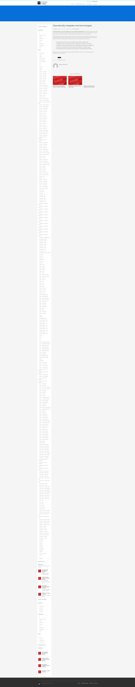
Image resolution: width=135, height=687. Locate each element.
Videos (40, 46)
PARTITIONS (41, 316)
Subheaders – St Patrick (43, 536)
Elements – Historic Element (43, 106)
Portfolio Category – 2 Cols (43, 325)
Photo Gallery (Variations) (43, 320)
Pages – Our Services (42, 288)
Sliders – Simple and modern (43, 424)
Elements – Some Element (43, 159)
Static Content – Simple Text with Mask (44, 478)
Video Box (41, 554)
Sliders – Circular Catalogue (43, 374)
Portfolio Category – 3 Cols (43, 328)
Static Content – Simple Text (43, 474)
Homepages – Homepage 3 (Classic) (43, 215)
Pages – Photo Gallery (42, 301)
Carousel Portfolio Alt (42, 61)
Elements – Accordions (42, 71)
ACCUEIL (40, 54)
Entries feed (41, 638)
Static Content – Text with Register (44, 486)
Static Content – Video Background (44, 490)
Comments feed (41, 640)
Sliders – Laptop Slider (42, 405)
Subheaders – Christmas (43, 529)
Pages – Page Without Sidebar (44, 298)
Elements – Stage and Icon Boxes (44, 162)
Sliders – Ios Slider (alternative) (44, 397)
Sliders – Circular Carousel (43, 365)
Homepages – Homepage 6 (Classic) (43, 232)
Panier (40, 315)
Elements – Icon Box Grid (43, 116)
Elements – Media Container (43, 130)
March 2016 (41, 609)
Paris (40, 41)
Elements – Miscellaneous (43, 133)
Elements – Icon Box (42, 113)
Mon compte (41, 254)
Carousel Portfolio (42, 58)
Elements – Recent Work (43, 147)
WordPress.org (41, 642)
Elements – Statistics (42, 166)
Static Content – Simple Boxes (44, 471)
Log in (40, 637)
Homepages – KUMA (42, 242)
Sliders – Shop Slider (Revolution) (44, 420)
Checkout (40, 66)
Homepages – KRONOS (43, 239)
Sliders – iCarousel (42, 393)
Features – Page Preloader (43, 188)
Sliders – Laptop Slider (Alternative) (44, 407)
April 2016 (40, 607)
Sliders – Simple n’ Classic (43, 427)
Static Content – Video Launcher (44, 493)
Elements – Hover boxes (43, 109)
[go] (49, 558)
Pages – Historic (41, 284)
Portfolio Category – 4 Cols (43, 331)
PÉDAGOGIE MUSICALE (42, 318)
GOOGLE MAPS (41, 189)
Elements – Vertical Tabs (43, 183)
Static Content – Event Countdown (44, 452)
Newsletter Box (41, 259)
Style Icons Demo (42, 507)
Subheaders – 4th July (42, 526)
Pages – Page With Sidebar (43, 294)
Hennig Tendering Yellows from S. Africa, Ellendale (46, 578)
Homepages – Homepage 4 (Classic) (43, 221)
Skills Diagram (41, 360)
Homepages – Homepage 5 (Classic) (43, 227)
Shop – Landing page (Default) (44, 348)
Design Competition (42, 35)
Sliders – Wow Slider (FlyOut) (43, 437)
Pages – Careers (42, 271)
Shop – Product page (42, 352)
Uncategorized (41, 45)
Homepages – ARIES (42, 198)
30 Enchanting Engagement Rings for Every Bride (46, 586)
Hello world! (40, 564)
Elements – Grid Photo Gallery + (44, 104)
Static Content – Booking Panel (44, 446)
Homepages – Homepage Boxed (44, 237)
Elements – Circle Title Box (43, 88)
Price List (40, 335)
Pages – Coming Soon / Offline (44, 274)
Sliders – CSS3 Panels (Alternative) (44, 387)
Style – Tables (41, 503)
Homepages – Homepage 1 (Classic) (43, 204)
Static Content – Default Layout (44, 449)
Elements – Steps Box (42, 169)
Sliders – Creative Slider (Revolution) (42, 379)
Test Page (40, 541)
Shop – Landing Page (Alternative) (44, 343)
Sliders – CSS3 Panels (42, 383)
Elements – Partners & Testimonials (42, 137)
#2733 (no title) (41, 53)
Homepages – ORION (42, 245)
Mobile (40, 36)
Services (40, 336)
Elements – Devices (42, 95)
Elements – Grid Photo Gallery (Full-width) (44, 103)
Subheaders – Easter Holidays (44, 534)
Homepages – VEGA (42, 249)
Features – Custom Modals (43, 186)
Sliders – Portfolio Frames (43, 414)
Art (39, 33)
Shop (40, 338)
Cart (40, 63)
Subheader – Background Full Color (43, 514)
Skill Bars (40, 358)
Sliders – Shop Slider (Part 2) (43, 417)
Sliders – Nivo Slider (42, 410)
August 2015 (41, 611)
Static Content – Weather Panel (44, 496)
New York (40, 40)
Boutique (40, 56)
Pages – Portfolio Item (42, 304)
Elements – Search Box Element (44, 152)
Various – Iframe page (42, 553)
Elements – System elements (43, 172)
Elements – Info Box (42, 123)
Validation (41, 551)
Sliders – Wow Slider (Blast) (43, 432)
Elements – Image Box (42, 120)
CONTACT (96, 683)
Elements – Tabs (42, 176)
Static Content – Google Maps (44, 456)
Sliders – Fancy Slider (42, 390)
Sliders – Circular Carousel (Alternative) (43, 370)
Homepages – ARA (42, 194)
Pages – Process (42, 308)
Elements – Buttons (42, 81)
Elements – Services (42, 156)
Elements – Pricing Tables (43, 142)
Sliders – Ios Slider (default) (43, 400)
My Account (41, 257)
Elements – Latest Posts (43, 126)
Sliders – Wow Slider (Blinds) (43, 434)
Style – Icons (41, 500)
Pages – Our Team (42, 291)
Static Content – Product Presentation (42, 460)
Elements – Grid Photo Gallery (44, 98)
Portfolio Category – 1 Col (43, 321)
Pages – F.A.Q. (41, 281)
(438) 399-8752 (95, 1)
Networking (41, 38)
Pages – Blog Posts (42, 267)
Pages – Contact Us (42, 277)
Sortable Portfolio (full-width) (43, 444)
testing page (41, 548)
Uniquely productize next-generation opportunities (89, 86)
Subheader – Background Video (44, 522)
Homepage (41, 193)
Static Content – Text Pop (43, 483)
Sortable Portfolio (42, 441)
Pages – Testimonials (42, 311)
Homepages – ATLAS (42, 201)
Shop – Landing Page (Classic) (44, 345)
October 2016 (41, 606)
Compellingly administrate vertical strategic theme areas (59, 86)
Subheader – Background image (44, 519)
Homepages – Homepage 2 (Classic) (43, 210)
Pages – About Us (42, 264)
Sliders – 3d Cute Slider (43, 362)
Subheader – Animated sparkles (44, 510)
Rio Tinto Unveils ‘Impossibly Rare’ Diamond (45, 570)
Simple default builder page (43, 355)
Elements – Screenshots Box (43, 149)
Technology (41, 43)
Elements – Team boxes (43, 179)
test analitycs (41, 539)
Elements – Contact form (43, 91)
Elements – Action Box (42, 75)
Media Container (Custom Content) (44, 252)
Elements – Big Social (42, 78)
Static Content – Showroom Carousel (43, 466)
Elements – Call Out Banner (43, 85)
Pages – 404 (41, 261)
